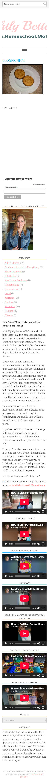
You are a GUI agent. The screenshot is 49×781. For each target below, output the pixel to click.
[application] (24, 502)
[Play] (6, 511)
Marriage (9, 297)
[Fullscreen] (43, 511)
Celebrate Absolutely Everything (22, 267)
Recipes (9, 310)
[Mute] (38, 511)
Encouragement (13, 271)
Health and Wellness (16, 280)
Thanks (9, 315)
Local (8, 293)
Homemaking (12, 284)
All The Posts (12, 262)
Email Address (11, 187)
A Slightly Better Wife (24, 27)
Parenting (10, 306)
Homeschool (11, 289)
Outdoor (9, 302)
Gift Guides (10, 275)
